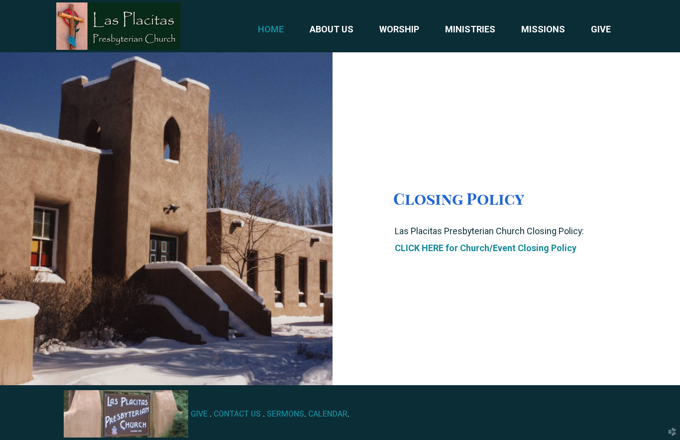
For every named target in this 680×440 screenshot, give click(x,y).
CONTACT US (237, 414)
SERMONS (285, 414)
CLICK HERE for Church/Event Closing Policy (485, 248)
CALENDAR (327, 414)
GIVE (199, 414)
